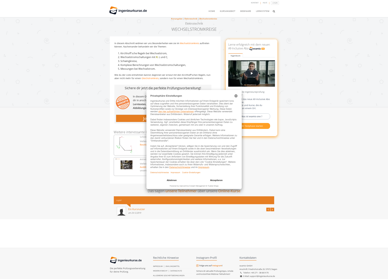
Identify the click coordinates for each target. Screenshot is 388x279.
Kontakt (255, 3)
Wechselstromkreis (189, 43)
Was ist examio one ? (251, 116)
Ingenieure (235, 55)
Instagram (217, 265)
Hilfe (265, 3)
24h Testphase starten (251, 126)
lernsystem (262, 11)
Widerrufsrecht (160, 271)
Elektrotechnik (190, 18)
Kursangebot (176, 18)
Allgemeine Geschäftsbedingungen (168, 275)
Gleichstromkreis (150, 78)
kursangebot (227, 11)
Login (275, 3)
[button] (274, 11)
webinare (245, 11)
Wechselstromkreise (208, 18)
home (212, 11)
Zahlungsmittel (173, 266)
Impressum (158, 266)
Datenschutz (176, 271)
